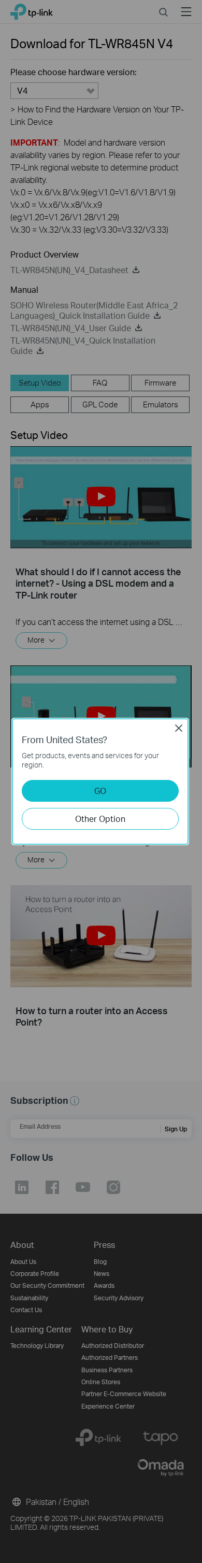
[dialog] (101, 781)
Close (179, 728)
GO (100, 790)
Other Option (100, 818)
